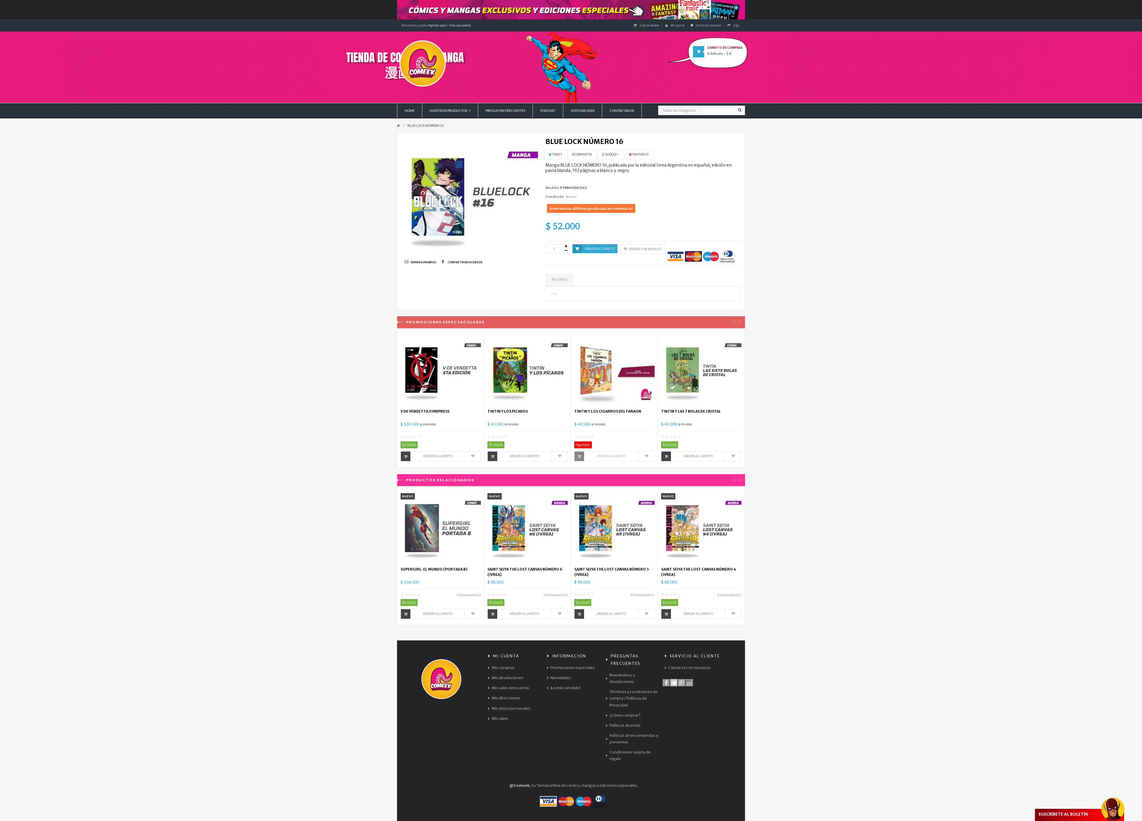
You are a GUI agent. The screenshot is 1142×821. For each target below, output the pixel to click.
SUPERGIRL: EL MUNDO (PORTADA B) (434, 569)
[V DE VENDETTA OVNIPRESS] (441, 370)
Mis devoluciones (507, 677)
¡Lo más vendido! (565, 687)
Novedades (560, 677)
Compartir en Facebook (465, 262)
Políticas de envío (625, 725)
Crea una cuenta (460, 25)
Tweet (556, 154)
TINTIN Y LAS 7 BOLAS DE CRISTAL (691, 411)
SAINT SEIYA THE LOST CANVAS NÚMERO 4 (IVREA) (698, 572)
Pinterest (640, 154)
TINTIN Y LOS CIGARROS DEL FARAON (607, 411)
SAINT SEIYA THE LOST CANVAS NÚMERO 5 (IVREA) (611, 572)
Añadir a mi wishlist (645, 249)
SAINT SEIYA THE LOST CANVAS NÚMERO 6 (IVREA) (524, 572)
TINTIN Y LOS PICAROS (507, 411)
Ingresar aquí (436, 25)
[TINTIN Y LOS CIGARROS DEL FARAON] (614, 370)
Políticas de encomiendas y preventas (633, 739)
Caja (736, 25)
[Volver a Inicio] (398, 126)
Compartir (583, 154)
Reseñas (559, 279)
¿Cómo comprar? (625, 715)
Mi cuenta (678, 25)
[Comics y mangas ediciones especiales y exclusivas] (571, 9)
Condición (554, 197)
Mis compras (503, 667)
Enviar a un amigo (423, 262)
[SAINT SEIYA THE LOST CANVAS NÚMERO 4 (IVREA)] (701, 528)
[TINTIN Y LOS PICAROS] (527, 370)
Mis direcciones (506, 698)
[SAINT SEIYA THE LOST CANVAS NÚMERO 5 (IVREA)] (614, 528)
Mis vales (500, 718)
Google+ (612, 154)
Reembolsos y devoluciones (622, 678)
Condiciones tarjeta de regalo (630, 755)
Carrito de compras (708, 25)
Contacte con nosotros (689, 667)
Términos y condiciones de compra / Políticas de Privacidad (633, 698)
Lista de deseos (649, 25)
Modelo (552, 188)
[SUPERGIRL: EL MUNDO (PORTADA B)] (441, 528)
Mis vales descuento (510, 687)
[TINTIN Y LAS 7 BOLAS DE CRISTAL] (701, 370)
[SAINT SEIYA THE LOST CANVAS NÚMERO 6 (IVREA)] (527, 528)
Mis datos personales (511, 708)
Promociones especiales (572, 667)
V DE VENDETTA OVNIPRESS (425, 411)
